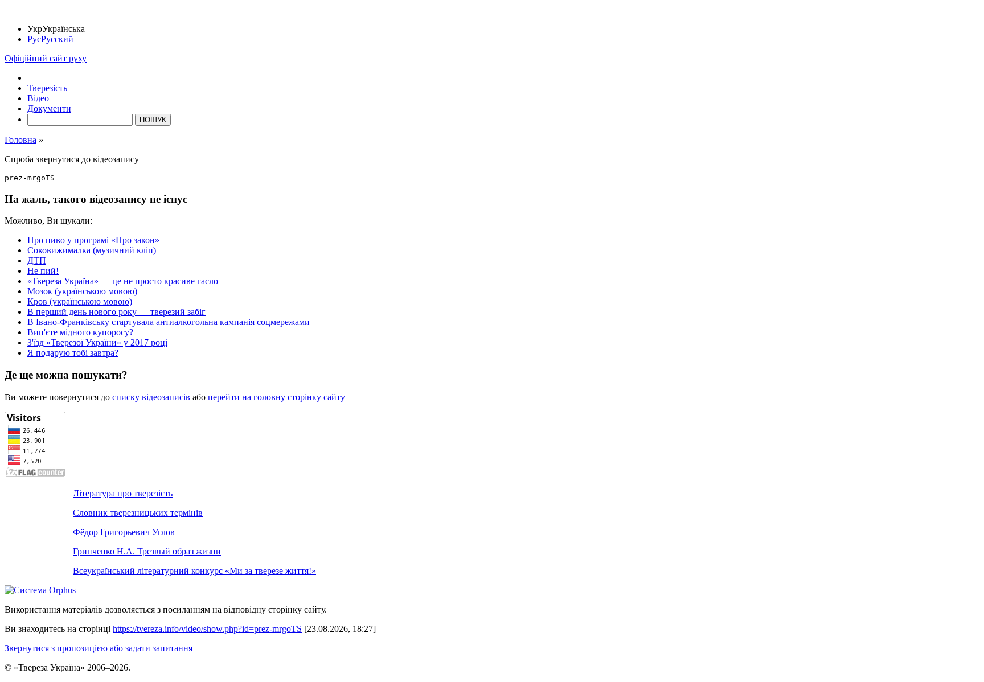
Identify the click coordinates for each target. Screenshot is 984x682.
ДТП (36, 260)
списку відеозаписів (151, 397)
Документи (49, 108)
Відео (38, 98)
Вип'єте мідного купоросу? (80, 332)
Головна (20, 140)
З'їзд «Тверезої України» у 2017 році (97, 342)
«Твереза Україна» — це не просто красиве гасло (122, 281)
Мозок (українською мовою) (82, 291)
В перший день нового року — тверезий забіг (116, 312)
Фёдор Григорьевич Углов (124, 532)
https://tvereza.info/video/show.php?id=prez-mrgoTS (207, 629)
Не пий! (43, 271)
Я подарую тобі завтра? (72, 353)
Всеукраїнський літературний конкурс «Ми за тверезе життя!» (194, 571)
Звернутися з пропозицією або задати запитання (98, 648)
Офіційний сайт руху (46, 58)
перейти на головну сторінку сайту (276, 397)
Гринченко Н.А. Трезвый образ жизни (147, 551)
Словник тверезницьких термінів (138, 512)
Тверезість (47, 88)
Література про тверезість (123, 493)
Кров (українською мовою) (79, 301)
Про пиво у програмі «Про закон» (93, 240)
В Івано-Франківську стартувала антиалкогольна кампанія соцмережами (168, 322)
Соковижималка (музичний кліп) (91, 250)
